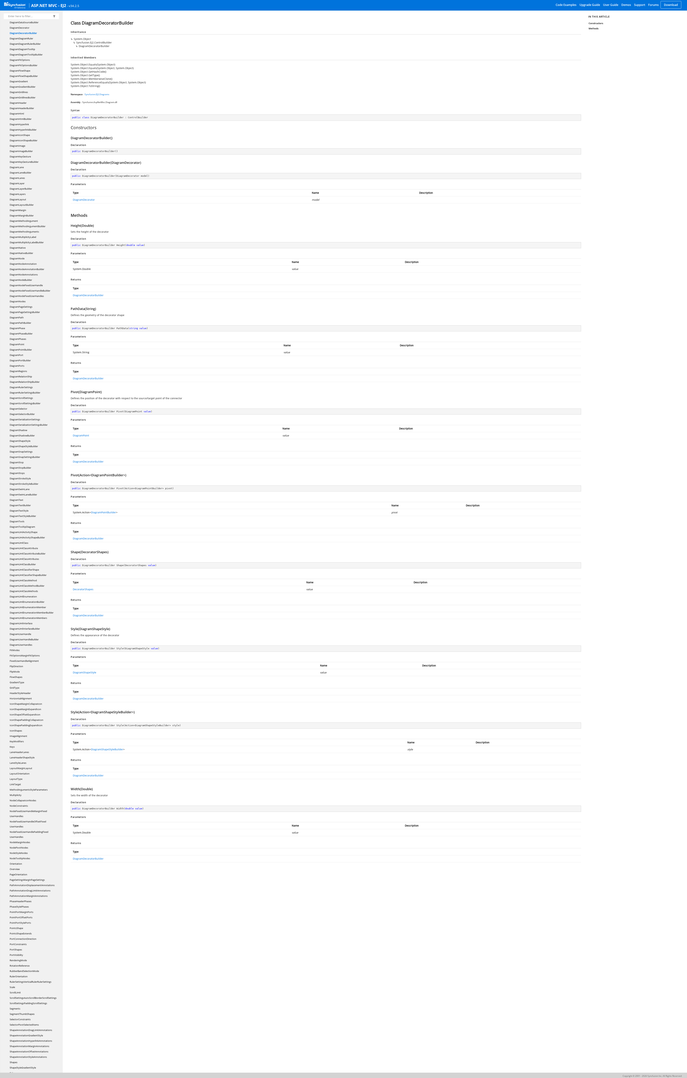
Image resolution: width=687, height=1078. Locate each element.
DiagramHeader (18, 102)
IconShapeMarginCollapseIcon (26, 703)
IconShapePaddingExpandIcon (26, 725)
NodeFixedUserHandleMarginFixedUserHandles (28, 814)
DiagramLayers (18, 194)
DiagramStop (17, 462)
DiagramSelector (18, 408)
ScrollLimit (15, 992)
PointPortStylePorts (20, 922)
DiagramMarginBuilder (22, 215)
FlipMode (15, 671)
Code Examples (566, 5)
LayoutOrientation (20, 773)
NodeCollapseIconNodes (23, 800)
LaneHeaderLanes (19, 752)
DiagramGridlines (19, 92)
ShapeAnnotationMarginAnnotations (29, 1046)
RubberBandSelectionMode (24, 971)
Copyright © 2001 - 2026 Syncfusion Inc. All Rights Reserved (652, 1075)
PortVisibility (16, 955)
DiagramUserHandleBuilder (24, 639)
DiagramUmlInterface (21, 623)
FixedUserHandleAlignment (24, 661)
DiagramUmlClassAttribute (24, 548)
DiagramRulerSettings (21, 387)
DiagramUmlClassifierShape (24, 569)
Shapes (13, 1062)
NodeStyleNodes (19, 853)
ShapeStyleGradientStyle (23, 1067)
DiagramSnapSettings (21, 451)
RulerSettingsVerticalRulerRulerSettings (30, 981)
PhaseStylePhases (19, 906)
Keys (12, 746)
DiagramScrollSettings (21, 398)
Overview (15, 869)
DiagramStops (17, 473)
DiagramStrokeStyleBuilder (24, 483)
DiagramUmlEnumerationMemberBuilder (31, 612)
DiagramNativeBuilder (21, 253)
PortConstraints (18, 944)
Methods (593, 28)
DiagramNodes (18, 301)
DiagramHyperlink (19, 124)
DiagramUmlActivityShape (23, 532)
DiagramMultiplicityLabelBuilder (27, 242)
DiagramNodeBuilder (21, 280)
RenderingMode (18, 960)
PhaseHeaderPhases (20, 901)
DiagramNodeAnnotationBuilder (27, 269)
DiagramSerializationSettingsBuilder (29, 424)
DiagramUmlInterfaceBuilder (25, 628)
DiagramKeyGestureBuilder (24, 161)
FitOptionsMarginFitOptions (25, 655)
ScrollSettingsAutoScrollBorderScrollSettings (33, 997)
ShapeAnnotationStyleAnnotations (28, 1057)
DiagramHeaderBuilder (22, 108)
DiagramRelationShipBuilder (25, 381)
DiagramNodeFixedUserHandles (27, 296)
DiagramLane (17, 167)
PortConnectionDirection (23, 938)
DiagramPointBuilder (21, 349)
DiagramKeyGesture (20, 156)
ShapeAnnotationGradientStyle (26, 1035)
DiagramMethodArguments (24, 231)
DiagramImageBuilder (21, 151)
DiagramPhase (17, 328)
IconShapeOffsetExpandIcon (25, 714)
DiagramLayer (17, 183)
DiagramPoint (17, 344)
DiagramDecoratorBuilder (23, 33)
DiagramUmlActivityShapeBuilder (27, 537)
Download (671, 5)
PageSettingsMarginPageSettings (27, 879)
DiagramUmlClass (19, 542)
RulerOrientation (19, 976)
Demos (626, 5)
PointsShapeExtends (21, 933)
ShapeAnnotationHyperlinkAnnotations (31, 1040)
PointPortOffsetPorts (21, 917)
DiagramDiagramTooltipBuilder (26, 54)
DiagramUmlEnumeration (23, 596)
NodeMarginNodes (20, 842)
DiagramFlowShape (20, 70)
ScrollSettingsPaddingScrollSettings (28, 1003)
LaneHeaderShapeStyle (22, 757)
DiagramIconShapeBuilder (23, 140)
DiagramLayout (18, 199)
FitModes (15, 650)
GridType (14, 687)
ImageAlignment (18, 736)
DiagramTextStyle (19, 510)
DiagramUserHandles (21, 644)
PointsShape (16, 928)
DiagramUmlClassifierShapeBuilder (28, 575)
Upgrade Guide (589, 5)
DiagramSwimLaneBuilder (23, 494)
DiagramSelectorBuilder (22, 414)
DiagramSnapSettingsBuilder (25, 457)
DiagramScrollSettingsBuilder (25, 403)
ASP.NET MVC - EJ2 (48, 5)
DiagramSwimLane (20, 489)
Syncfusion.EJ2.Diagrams (97, 94)
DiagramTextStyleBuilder (23, 516)
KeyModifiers (17, 741)
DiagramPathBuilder (20, 322)
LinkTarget (15, 784)
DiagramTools (17, 521)
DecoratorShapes (83, 589)
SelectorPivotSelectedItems (24, 1024)
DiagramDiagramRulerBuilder (25, 43)
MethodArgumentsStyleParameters (29, 789)
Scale (12, 987)
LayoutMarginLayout (21, 768)
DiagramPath (17, 317)
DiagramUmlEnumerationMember (28, 607)
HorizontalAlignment (21, 698)
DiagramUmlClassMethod (23, 580)
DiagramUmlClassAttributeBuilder (27, 553)
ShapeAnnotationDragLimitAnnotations (31, 1030)
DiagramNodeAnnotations (24, 274)
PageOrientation (18, 874)
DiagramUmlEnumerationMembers (28, 618)
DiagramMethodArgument (24, 221)
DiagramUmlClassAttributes (24, 559)
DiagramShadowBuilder (22, 435)
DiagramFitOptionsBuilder (23, 65)
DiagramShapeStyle (20, 441)
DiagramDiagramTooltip (22, 49)
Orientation (16, 863)
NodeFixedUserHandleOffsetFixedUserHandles (28, 824)
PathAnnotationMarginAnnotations (29, 896)
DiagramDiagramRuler (21, 38)
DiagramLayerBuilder (21, 188)
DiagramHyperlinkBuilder (23, 129)
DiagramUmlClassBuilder (23, 564)
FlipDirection (16, 666)
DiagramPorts (17, 365)
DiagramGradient (19, 81)
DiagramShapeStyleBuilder (24, 446)
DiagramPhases (18, 339)
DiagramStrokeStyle (20, 478)
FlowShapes (16, 677)
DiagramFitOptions (20, 60)
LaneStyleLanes (18, 762)
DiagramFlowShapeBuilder (24, 76)
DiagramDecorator (19, 27)
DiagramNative (18, 247)
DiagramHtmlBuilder (20, 119)
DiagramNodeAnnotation (23, 263)
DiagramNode (17, 258)
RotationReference (20, 965)
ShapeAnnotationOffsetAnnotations (29, 1051)
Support (639, 5)
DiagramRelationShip (21, 376)
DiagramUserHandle (20, 634)
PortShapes (16, 949)
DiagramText (16, 500)
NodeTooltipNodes (20, 858)
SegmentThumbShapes (22, 1014)
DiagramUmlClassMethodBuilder (27, 585)
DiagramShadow (18, 430)
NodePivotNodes (19, 847)
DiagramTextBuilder (20, 505)
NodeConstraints (19, 805)
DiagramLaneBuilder (20, 172)
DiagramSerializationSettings (25, 419)
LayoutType (16, 779)
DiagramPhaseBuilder (21, 333)
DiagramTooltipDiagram (22, 526)
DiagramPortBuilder (20, 360)
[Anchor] (68, 127)
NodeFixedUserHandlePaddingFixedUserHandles (29, 834)
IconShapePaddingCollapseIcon (26, 720)
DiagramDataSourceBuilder (24, 22)
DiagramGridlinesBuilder (22, 97)
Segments (15, 1008)
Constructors (596, 23)
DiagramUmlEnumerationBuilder (27, 601)
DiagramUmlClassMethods (24, 591)
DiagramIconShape (20, 135)
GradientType (17, 682)
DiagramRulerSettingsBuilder (25, 392)
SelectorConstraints (20, 1019)
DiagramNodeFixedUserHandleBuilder (30, 290)
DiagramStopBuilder (20, 467)
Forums (653, 5)
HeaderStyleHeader (20, 693)
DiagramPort (16, 355)
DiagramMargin (18, 210)
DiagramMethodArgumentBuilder (27, 226)
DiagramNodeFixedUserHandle (26, 285)
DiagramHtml (17, 113)
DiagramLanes (17, 178)
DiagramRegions (18, 371)
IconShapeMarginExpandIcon (25, 709)
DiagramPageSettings (21, 306)
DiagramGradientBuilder (22, 86)
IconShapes (16, 730)
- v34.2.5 (73, 6)
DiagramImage (17, 145)
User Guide (610, 5)
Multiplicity (15, 795)
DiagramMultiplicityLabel (23, 237)
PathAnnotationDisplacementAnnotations (32, 885)
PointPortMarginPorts (21, 912)
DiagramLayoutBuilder (22, 204)
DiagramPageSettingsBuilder (25, 312)
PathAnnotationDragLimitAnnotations (30, 890)
